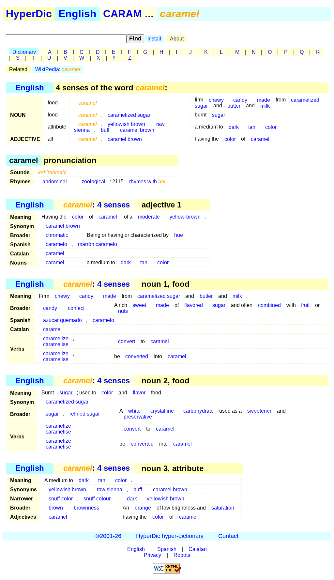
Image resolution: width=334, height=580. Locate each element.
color (271, 127)
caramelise (55, 344)
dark (234, 127)
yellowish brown (67, 489)
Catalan (198, 549)
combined (269, 305)
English (77, 14)
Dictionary (24, 52)
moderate (149, 217)
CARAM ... (128, 14)
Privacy (152, 555)
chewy (216, 99)
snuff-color (61, 498)
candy (86, 296)
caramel (260, 139)
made (109, 296)
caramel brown (137, 129)
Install (154, 38)
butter (233, 105)
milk (265, 105)
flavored (193, 305)
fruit (305, 305)
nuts (123, 311)
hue (178, 235)
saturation (222, 508)
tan (251, 127)
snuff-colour (97, 498)
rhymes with (147, 181)
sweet (139, 305)
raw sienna (109, 489)
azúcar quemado (62, 320)
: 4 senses (96, 204)
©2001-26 (108, 536)
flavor (139, 392)
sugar (218, 114)
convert (126, 341)
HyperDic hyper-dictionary (170, 536)
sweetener (259, 411)
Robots (182, 555)
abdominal (54, 181)
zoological (93, 181)
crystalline (162, 411)
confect (76, 308)
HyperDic (29, 14)
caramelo (56, 244)
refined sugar (84, 414)
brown (56, 508)
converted (136, 356)
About (177, 38)
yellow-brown (185, 217)
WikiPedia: (57, 69)
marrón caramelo (97, 244)
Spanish (166, 549)
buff (105, 129)
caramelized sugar (129, 114)
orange (143, 508)
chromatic (57, 235)
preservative (138, 417)
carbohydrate (198, 411)
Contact (228, 536)
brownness (86, 508)
